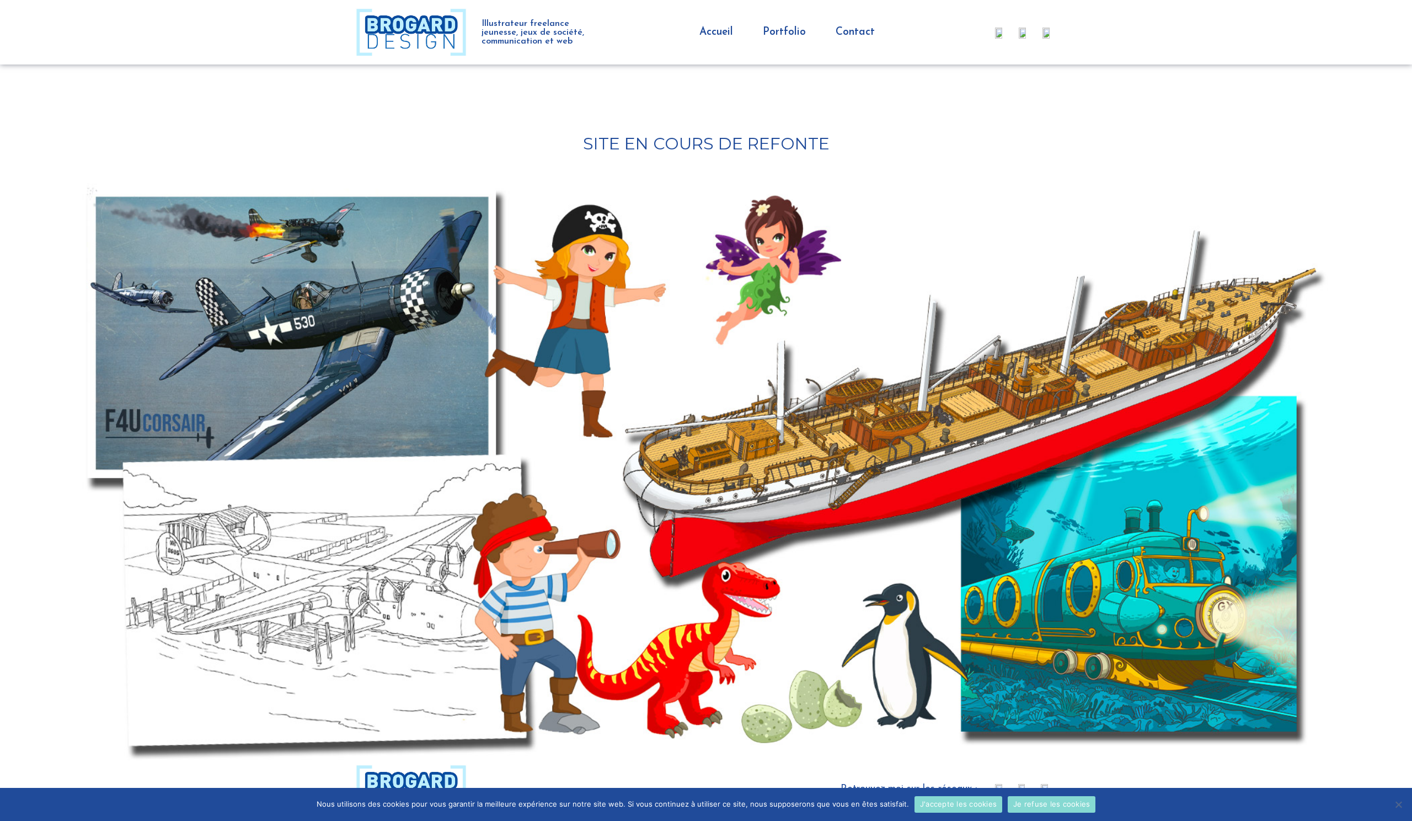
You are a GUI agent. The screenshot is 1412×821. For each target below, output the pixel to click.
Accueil (716, 32)
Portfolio (784, 32)
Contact (855, 32)
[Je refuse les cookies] (1398, 804)
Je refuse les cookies (1051, 803)
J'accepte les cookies (958, 803)
